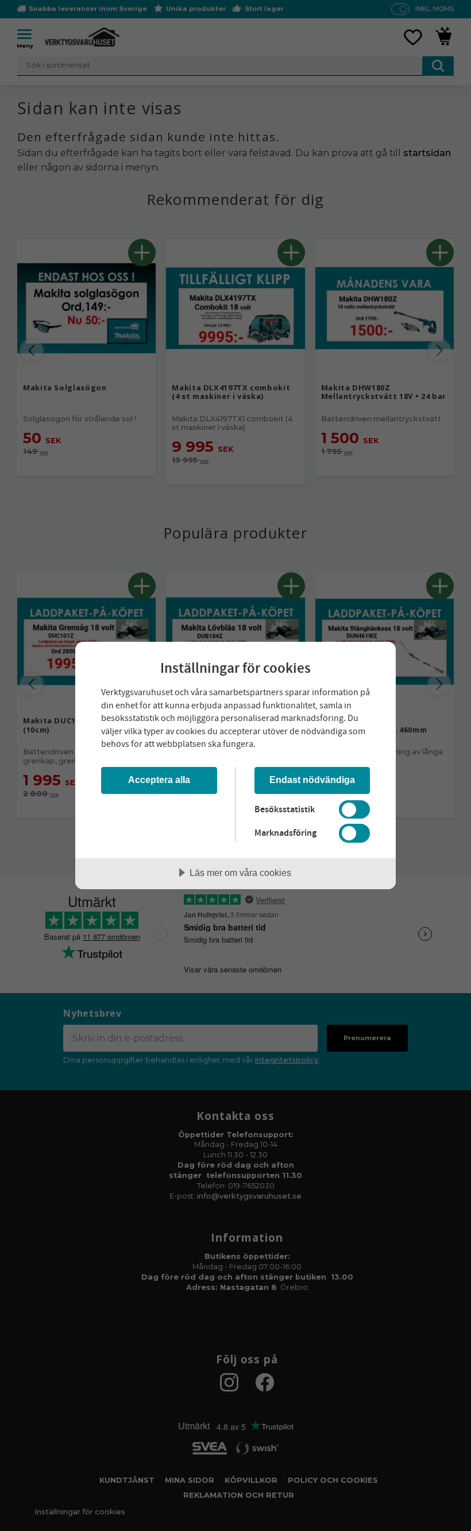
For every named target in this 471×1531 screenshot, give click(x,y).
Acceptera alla (159, 779)
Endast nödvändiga (312, 779)
